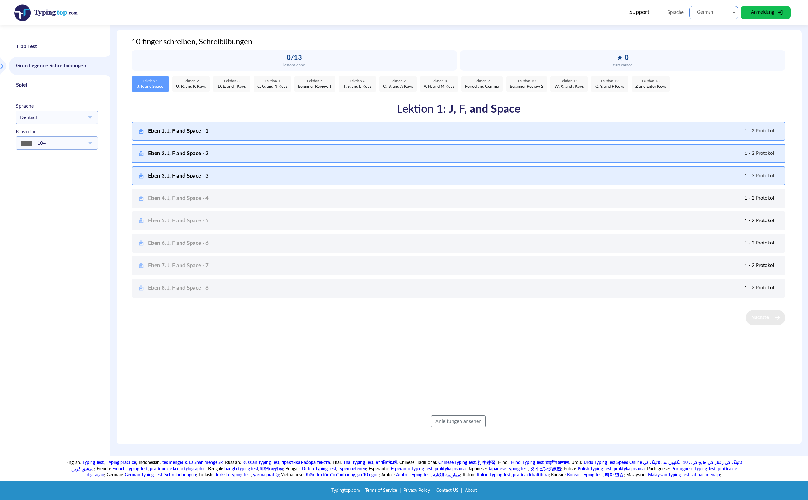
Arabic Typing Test (413, 475)
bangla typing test (241, 469)
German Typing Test (143, 475)
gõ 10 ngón (368, 475)
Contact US (447, 490)
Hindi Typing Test (527, 463)
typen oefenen (352, 469)
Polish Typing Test (594, 469)
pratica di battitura (531, 475)
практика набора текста (306, 463)
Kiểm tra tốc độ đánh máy (330, 475)
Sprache (25, 106)
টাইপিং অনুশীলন (271, 469)
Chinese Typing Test (457, 463)
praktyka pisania (450, 469)
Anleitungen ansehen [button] (458, 421)
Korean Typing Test (585, 475)
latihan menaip (706, 475)
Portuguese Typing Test (693, 469)
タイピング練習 (545, 469)
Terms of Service (381, 490)
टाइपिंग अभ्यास (557, 463)
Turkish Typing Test (233, 475)
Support (639, 12)
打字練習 (487, 463)
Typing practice (121, 463)
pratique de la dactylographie (177, 469)
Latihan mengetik (206, 463)
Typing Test (93, 463)
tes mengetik (174, 463)
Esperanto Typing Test (411, 469)
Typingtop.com (345, 490)
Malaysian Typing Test (668, 475)
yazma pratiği (266, 475)
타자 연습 (614, 475)
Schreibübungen (180, 475)
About (471, 490)
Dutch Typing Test (319, 469)
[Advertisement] (57, 249)
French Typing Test (130, 469)
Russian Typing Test (260, 463)
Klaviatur (26, 131)
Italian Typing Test (494, 475)
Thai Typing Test (358, 463)
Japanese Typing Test (508, 469)
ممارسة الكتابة (446, 475)
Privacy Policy (416, 490)
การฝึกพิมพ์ (386, 463)
